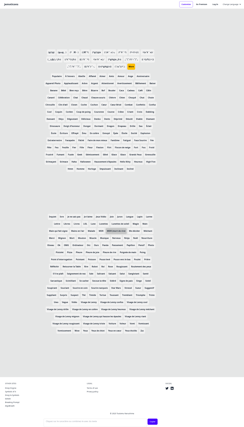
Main (144, 223)
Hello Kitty (125, 161)
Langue (129, 216)
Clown (74, 104)
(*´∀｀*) (122, 52)
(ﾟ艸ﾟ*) (85, 52)
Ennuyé (106, 133)
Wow (77, 330)
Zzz (142, 330)
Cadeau (131, 90)
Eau (140, 126)
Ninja (126, 238)
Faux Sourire (140, 140)
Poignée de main (128, 252)
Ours (96, 245)
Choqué (132, 97)
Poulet (137, 259)
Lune (93, 223)
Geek (79, 154)
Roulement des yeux (141, 266)
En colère (94, 133)
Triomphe (140, 295)
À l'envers (70, 76)
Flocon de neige (122, 147)
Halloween (85, 161)
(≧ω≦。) (62, 52)
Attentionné (108, 83)
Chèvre (112, 97)
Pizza (69, 252)
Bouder (112, 90)
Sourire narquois (99, 288)
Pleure (79, 252)
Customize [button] (186, 4)
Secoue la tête (99, 280)
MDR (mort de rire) (116, 231)
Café (140, 90)
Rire (86, 266)
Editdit (8, 398)
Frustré (49, 154)
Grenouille (150, 154)
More (131, 66)
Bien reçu (74, 90)
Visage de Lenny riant (135, 316)
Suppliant (51, 295)
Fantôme (115, 140)
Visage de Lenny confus (111, 302)
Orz (88, 245)
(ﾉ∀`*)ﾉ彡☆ (70, 59)
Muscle (92, 238)
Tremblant (127, 295)
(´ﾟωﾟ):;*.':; (120, 66)
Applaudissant (71, 83)
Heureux (138, 161)
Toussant (114, 295)
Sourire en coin (80, 288)
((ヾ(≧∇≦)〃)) (148, 59)
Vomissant (143, 323)
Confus (152, 104)
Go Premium (201, 4)
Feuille (65, 147)
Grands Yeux (135, 154)
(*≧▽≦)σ (96, 52)
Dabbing (150, 111)
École (53, 133)
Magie (136, 223)
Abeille (81, 76)
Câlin (148, 90)
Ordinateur (77, 245)
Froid (151, 147)
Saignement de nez (76, 273)
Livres (77, 223)
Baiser (153, 83)
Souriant (65, 288)
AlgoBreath (10, 406)
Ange (130, 76)
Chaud (84, 97)
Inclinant (118, 168)
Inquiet (52, 216)
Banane (53, 90)
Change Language (230, 4)
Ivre (62, 216)
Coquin (58, 111)
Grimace (64, 161)
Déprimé (118, 119)
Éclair (149, 126)
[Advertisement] (101, 28)
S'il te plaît (58, 273)
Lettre (57, 223)
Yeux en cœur (114, 330)
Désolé (129, 119)
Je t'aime (88, 216)
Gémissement (92, 154)
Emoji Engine (10, 388)
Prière (147, 259)
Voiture (112, 323)
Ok (59, 245)
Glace (114, 154)
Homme (80, 168)
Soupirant (52, 288)
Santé (145, 273)
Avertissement (124, 83)
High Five (150, 161)
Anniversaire (143, 76)
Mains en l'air (77, 231)
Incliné (130, 168)
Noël (135, 238)
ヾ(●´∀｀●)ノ (99, 59)
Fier (74, 147)
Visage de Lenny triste (94, 323)
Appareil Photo (53, 83)
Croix (139, 111)
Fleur (90, 147)
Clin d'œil (63, 104)
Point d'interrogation (61, 259)
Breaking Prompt (12, 402)
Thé (84, 295)
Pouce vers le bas (122, 259)
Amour (121, 76)
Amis (111, 76)
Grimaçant (51, 161)
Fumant (60, 154)
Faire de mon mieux (97, 140)
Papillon (131, 245)
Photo (151, 245)
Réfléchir (54, 266)
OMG (66, 245)
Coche (84, 104)
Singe (139, 280)
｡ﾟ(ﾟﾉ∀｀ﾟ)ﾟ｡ (74, 66)
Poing (143, 252)
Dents (107, 119)
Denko (97, 119)
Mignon (62, 238)
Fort (136, 147)
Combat (129, 104)
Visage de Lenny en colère (85, 309)
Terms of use (92, 388)
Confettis (140, 104)
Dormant (98, 126)
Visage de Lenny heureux (113, 309)
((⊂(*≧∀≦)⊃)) (104, 66)
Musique (104, 238)
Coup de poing (83, 111)
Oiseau (50, 245)
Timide (92, 295)
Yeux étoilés (131, 330)
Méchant (148, 231)
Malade (91, 231)
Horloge (92, 168)
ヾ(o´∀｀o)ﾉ (147, 52)
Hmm (70, 168)
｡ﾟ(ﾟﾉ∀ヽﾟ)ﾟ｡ (131, 59)
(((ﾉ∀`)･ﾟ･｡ (89, 66)
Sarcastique (56, 280)
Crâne (121, 111)
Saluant (112, 273)
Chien (122, 97)
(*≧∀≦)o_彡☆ (114, 59)
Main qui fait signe (58, 231)
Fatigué (127, 140)
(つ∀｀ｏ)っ (109, 52)
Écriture (64, 133)
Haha (74, 161)
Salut (122, 273)
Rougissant (121, 266)
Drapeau (122, 126)
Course (111, 111)
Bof (103, 90)
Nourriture (146, 238)
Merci (52, 238)
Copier (152, 421)
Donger (87, 126)
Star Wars (116, 288)
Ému (84, 133)
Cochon (94, 104)
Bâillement (140, 83)
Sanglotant (133, 273)
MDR (101, 231)
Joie (112, 216)
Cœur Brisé (115, 104)
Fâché (81, 140)
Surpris (63, 295)
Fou (144, 147)
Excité (134, 133)
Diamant (150, 119)
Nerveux (116, 238)
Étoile (124, 133)
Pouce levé (105, 259)
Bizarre (94, 90)
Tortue (103, 295)
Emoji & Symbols (12, 395)
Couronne (99, 111)
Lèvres (67, 223)
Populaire (57, 76)
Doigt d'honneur (72, 126)
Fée (152, 140)
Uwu (56, 302)
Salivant (101, 273)
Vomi (132, 323)
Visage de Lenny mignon (67, 316)
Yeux (85, 330)
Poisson (92, 259)
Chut (142, 97)
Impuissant (105, 168)
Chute (151, 97)
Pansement (117, 245)
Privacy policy (92, 391)
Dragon (110, 126)
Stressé (128, 288)
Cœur (104, 104)
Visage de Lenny (89, 302)
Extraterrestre (55, 140)
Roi (103, 266)
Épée (115, 133)
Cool (49, 111)
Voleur (123, 323)
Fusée (71, 154)
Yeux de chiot (98, 330)
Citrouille (50, 104)
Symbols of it (10, 391)
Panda (105, 245)
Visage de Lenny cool (137, 302)
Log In (215, 4)
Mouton (82, 238)
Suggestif (149, 288)
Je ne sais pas (73, 216)
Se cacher (84, 280)
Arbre (84, 83)
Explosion (145, 133)
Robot (95, 266)
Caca (121, 90)
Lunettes (103, 223)
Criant (130, 111)
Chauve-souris (98, 97)
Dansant (51, 119)
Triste (152, 295)
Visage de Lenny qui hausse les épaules (102, 316)
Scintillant (71, 280)
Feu (56, 147)
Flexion (99, 147)
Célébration (64, 97)
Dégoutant (72, 119)
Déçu (61, 119)
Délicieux (85, 119)
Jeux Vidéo (101, 216)
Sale (91, 273)
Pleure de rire (109, 252)
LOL (85, 223)
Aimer (102, 76)
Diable (139, 119)
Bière (84, 90)
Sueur (138, 288)
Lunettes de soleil (120, 223)
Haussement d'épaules (105, 161)
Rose (110, 266)
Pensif (141, 245)
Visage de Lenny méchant (141, 309)
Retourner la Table (72, 266)
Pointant (80, 259)
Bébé (63, 90)
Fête (49, 147)
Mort (72, 238)
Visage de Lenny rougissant (66, 323)
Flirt (109, 147)
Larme (149, 216)
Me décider (134, 231)
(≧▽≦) (51, 52)
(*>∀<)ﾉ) (134, 52)
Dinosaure (55, 126)
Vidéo (74, 302)
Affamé (92, 76)
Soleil (148, 280)
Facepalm (70, 140)
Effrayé (74, 133)
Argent (94, 83)
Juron (120, 216)
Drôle (132, 126)
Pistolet (60, 252)
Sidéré (113, 280)
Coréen (69, 111)
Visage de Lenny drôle (57, 309)
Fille (82, 147)
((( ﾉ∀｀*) (84, 59)
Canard (51, 97)
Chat (75, 97)
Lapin (139, 216)
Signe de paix (126, 280)
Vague (65, 302)
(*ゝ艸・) (74, 52)
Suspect (74, 295)
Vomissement (64, 330)
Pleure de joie (92, 252)
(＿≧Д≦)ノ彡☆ (54, 59)
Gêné (105, 154)
